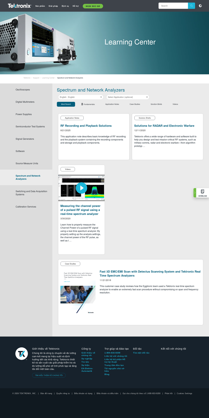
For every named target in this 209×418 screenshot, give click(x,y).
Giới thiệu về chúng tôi (88, 354)
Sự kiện (85, 365)
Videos (175, 104)
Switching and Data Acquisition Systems (31, 193)
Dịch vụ (65, 6)
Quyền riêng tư (63, 393)
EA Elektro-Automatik (87, 369)
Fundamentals (89, 104)
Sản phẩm (40, 6)
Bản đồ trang (46, 393)
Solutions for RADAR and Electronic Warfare (164, 125)
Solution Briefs (156, 104)
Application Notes (112, 104)
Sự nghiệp (86, 358)
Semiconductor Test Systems (30, 126)
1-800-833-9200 (112, 353)
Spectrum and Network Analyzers (28, 177)
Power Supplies (24, 114)
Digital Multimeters (25, 101)
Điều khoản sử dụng (83, 393)
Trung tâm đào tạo (114, 365)
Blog (106, 374)
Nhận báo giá (93, 6)
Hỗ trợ (76, 6)
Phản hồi (169, 393)
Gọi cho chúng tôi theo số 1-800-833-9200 (142, 393)
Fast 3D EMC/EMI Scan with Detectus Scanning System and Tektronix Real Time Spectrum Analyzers (150, 273)
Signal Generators (25, 138)
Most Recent (66, 104)
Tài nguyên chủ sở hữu (114, 369)
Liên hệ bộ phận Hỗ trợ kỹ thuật (114, 360)
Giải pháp (53, 6)
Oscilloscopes (23, 89)
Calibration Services (26, 206)
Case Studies (135, 104)
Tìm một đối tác (141, 353)
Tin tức (85, 362)
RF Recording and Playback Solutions (86, 125)
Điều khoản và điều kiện (107, 393)
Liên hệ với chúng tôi (115, 356)
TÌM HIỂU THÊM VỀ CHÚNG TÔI (49, 375)
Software (20, 151)
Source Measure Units (27, 163)
